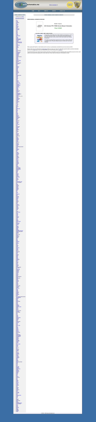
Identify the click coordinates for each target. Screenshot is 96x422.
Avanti (17, 58)
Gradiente (17, 159)
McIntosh (17, 229)
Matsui (17, 228)
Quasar (17, 290)
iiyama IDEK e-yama (19, 181)
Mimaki (17, 236)
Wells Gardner (18, 400)
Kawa (17, 194)
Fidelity (17, 138)
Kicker (17, 197)
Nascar (17, 249)
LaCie (17, 205)
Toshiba (17, 381)
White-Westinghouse (19, 402)
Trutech (17, 384)
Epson (17, 131)
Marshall (17, 227)
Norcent (17, 258)
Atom (17, 51)
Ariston (17, 46)
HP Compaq (18, 176)
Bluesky (17, 67)
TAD (16, 358)
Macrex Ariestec (18, 221)
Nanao (17, 248)
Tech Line (17, 366)
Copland (17, 97)
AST (16, 48)
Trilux (17, 383)
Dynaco (17, 122)
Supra (17, 354)
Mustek (17, 245)
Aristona (17, 47)
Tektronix (17, 370)
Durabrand (17, 121)
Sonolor (17, 342)
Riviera (17, 304)
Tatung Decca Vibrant (19, 361)
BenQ (17, 64)
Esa (16, 132)
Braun (17, 69)
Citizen (17, 88)
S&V (17, 312)
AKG (17, 31)
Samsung (17, 318)
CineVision (17, 86)
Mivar (17, 242)
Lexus (17, 209)
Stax (16, 348)
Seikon (17, 326)
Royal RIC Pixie (18, 310)
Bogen (17, 68)
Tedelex (17, 369)
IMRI (17, 183)
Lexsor (17, 208)
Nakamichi (17, 247)
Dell (16, 111)
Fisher (17, 141)
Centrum (17, 80)
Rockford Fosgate (18, 306)
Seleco (17, 327)
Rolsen (17, 307)
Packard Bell (18, 269)
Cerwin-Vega (18, 82)
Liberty (17, 211)
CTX (17, 103)
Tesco (17, 374)
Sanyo (17, 320)
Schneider (17, 322)
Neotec (17, 252)
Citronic (17, 89)
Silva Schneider (18, 336)
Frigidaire (17, 144)
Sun (16, 351)
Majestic (17, 224)
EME (17, 130)
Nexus (17, 253)
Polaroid (17, 280)
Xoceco (17, 406)
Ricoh (17, 303)
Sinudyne (17, 338)
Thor (16, 375)
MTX (17, 244)
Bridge (17, 70)
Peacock (17, 272)
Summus (17, 350)
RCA (17, 295)
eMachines (17, 129)
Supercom (17, 353)
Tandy (17, 359)
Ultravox (17, 387)
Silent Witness (18, 334)
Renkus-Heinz (18, 301)
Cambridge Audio (18, 75)
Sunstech (17, 352)
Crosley (17, 100)
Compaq (17, 96)
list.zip (23, 16)
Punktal (17, 287)
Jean (16, 191)
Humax (17, 178)
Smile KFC (17, 340)
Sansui (17, 319)
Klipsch (17, 198)
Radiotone (17, 294)
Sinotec (17, 337)
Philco (17, 274)
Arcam (17, 45)
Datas (17, 107)
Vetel (17, 391)
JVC (16, 193)
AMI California (18, 39)
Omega (17, 262)
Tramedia (17, 382)
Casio (17, 77)
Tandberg (17, 357)
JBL (16, 190)
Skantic (17, 339)
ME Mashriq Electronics (19, 230)
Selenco (17, 328)
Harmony (17, 169)
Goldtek (17, 156)
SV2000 (17, 355)
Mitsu (17, 240)
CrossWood (17, 101)
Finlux (17, 140)
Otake (17, 266)
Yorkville (17, 410)
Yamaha (17, 409)
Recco (17, 298)
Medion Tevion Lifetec (19, 231)
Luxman (17, 217)
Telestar (17, 371)
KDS (17, 195)
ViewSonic (17, 392)
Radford (17, 292)
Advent (17, 27)
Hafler (17, 164)
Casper (17, 78)
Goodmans (17, 157)
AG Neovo (17, 29)
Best (16, 65)
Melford (17, 232)
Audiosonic (17, 53)
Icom (17, 180)
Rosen (17, 308)
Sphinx (17, 346)
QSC (17, 288)
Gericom (17, 154)
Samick (17, 316)
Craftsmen (17, 99)
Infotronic (17, 185)
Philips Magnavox (18, 276)
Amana (17, 37)
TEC (16, 365)
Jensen (17, 192)
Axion (17, 59)
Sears (17, 324)
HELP (34, 49)
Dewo (17, 114)
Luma (17, 215)
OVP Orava (17, 267)
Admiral (17, 26)
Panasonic (17, 271)
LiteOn (17, 213)
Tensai (17, 373)
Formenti (17, 143)
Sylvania (17, 356)
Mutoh (17, 246)
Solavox (17, 341)
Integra (17, 187)
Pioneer (17, 278)
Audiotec (17, 54)
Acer (16, 23)
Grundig (17, 163)
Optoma (17, 265)
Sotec (17, 344)
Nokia (17, 257)
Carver (17, 76)
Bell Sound (17, 63)
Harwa (17, 170)
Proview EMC (18, 285)
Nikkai (17, 255)
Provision (17, 286)
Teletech (17, 372)
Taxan (17, 363)
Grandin (17, 162)
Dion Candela (18, 117)
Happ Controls (18, 167)
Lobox (17, 214)
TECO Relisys (18, 368)
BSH (17, 73)
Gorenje (17, 158)
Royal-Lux (17, 311)
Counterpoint (18, 98)
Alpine (17, 34)
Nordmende (17, 259)
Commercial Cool (18, 93)
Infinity (17, 184)
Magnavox (17, 223)
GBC (17, 150)
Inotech (17, 186)
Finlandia (17, 139)
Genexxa (17, 152)
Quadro (17, 289)
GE (16, 151)
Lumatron (17, 216)
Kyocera (17, 204)
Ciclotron (17, 84)
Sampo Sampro (18, 317)
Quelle (17, 291)
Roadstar (17, 305)
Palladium (17, 270)
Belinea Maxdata (18, 62)
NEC (17, 250)
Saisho (17, 315)
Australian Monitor (19, 56)
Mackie (17, 219)
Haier (17, 165)
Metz (17, 233)
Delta (17, 112)
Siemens (17, 333)
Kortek (17, 200)
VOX (17, 396)
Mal (16, 225)
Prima (17, 282)
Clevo (17, 92)
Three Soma (18, 377)
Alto (16, 36)
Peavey (17, 273)
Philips (17, 275)
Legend (17, 206)
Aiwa (17, 30)
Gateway (17, 149)
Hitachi (17, 174)
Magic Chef (17, 222)
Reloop (17, 300)
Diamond (17, 115)
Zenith (17, 411)
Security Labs (18, 325)
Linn (16, 212)
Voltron (17, 395)
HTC (17, 177)
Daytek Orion (18, 108)
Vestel (17, 390)
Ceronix (17, 81)
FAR (16, 136)
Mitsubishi (17, 241)
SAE (16, 314)
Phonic (17, 277)
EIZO (17, 125)
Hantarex (17, 166)
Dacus (17, 105)
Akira (17, 32)
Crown (17, 102)
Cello (17, 79)
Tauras (17, 362)
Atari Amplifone (18, 50)
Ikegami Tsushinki (18, 182)
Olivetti (17, 261)
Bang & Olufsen (18, 60)
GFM (17, 155)
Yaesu (17, 408)
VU (16, 398)
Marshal (17, 226)
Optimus (17, 264)
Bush (17, 74)
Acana (17, 21)
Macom (17, 220)
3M (16, 20)
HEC (17, 172)
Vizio (17, 394)
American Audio (18, 38)
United (17, 388)
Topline (17, 380)
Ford (16, 142)
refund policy (44, 48)
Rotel (17, 309)
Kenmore (17, 196)
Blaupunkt (17, 66)
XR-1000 (17, 407)
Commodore (18, 94)
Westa (17, 401)
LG (16, 210)
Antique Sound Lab (19, 41)
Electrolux (17, 127)
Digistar (17, 116)
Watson (17, 399)
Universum (17, 389)
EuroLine (17, 134)
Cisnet (17, 87)
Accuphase (17, 22)
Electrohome (18, 126)
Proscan (17, 284)
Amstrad (17, 40)
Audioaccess (18, 52)
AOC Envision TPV (19, 42)
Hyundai (17, 179)
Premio (17, 281)
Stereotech (17, 349)
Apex (17, 43)
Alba (16, 33)
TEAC (17, 364)
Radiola (17, 293)
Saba (16, 313)
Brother (17, 71)
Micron (17, 235)
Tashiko (17, 360)
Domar (17, 118)
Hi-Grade (17, 173)
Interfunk (17, 188)
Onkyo (17, 263)
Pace (16, 268)
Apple (17, 44)
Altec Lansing (18, 35)
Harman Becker (18, 168)
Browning (17, 72)
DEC (17, 109)
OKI (16, 260)
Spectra (17, 345)
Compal (17, 95)
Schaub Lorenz (18, 321)
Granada (17, 161)
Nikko (17, 256)
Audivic (17, 55)
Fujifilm (17, 145)
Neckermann (18, 251)
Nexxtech (17, 254)
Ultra (17, 386)
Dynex (17, 123)
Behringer (17, 61)
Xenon (17, 405)
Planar (17, 279)
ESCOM (17, 133)
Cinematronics (18, 85)
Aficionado (17, 28)
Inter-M (17, 189)
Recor (17, 299)
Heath (17, 171)
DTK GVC (17, 120)
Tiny (16, 378)
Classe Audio (18, 90)
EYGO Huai (18, 135)
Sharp (17, 330)
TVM (17, 385)
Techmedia (17, 367)
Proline (17, 283)
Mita (16, 239)
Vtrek (17, 397)
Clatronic (17, 91)
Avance (17, 57)
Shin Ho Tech (18, 332)
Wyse (17, 404)
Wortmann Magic (18, 403)
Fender (17, 137)
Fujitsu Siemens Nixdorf (19, 146)
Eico (16, 124)
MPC (17, 243)
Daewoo (17, 106)
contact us (60, 49)
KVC (17, 203)
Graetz (17, 160)
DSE (16, 119)
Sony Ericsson (18, 343)
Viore (17, 393)
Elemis (17, 128)
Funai (17, 147)
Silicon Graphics (18, 335)
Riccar (17, 302)
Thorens (17, 376)
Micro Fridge (18, 234)
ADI (16, 25)
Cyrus (17, 104)
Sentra (17, 329)
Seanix (17, 323)
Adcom (17, 24)
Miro (17, 238)
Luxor (17, 218)
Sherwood (17, 331)
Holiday (17, 175)
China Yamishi (18, 83)
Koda (17, 199)
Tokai (17, 379)
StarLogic (17, 347)
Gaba (17, 148)
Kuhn (17, 202)
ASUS (17, 49)
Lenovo (17, 207)
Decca (17, 110)
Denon (17, 113)
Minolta (17, 237)
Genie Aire (17, 153)
